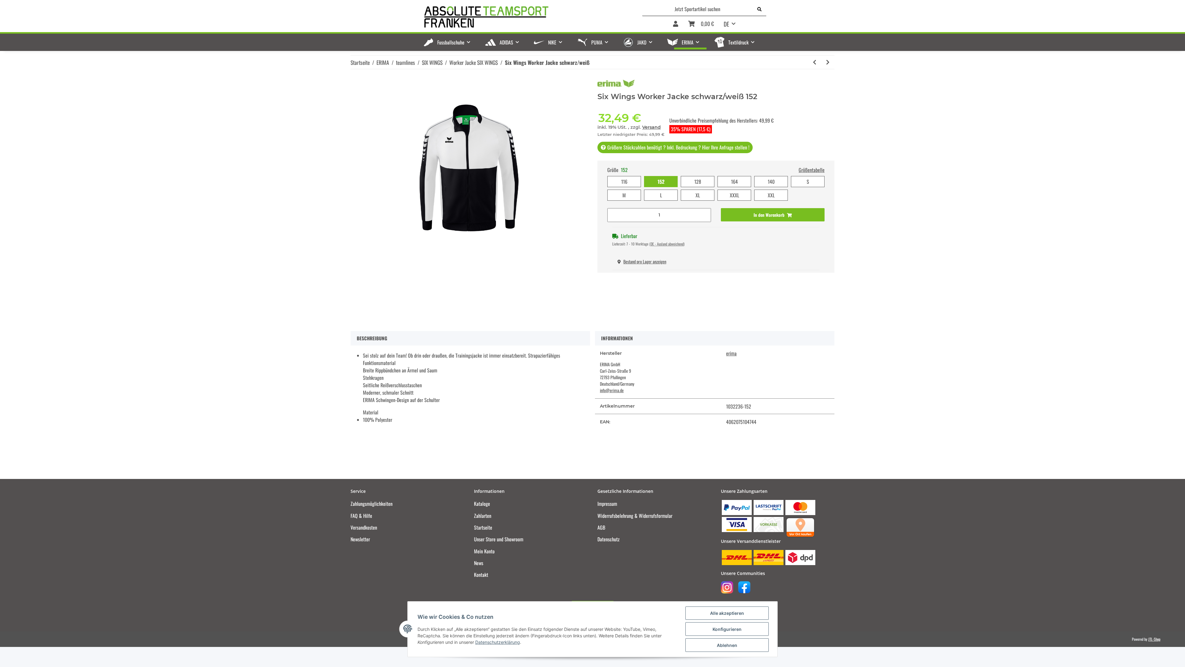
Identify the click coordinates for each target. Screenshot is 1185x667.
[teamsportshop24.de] (518, 17)
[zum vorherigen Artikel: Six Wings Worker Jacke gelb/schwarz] (814, 62)
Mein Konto (484, 551)
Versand (651, 127)
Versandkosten (364, 527)
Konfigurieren (727, 629)
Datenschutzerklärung (497, 642)
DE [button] (726, 23)
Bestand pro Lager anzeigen (644, 261)
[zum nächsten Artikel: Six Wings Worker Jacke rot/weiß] (827, 62)
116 (624, 181)
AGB (601, 527)
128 (697, 181)
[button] (675, 24)
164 (734, 181)
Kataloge (482, 503)
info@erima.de (612, 390)
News (478, 563)
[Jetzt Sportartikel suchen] (759, 9)
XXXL (734, 195)
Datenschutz (608, 539)
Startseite (483, 527)
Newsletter (360, 539)
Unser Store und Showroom (498, 539)
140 (771, 181)
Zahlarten (482, 515)
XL (698, 195)
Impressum (607, 503)
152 (661, 181)
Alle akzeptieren (727, 613)
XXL (771, 195)
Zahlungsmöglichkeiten (372, 503)
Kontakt (481, 574)
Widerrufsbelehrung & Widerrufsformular (634, 515)
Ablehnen (727, 645)
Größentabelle (812, 170)
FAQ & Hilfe (361, 515)
